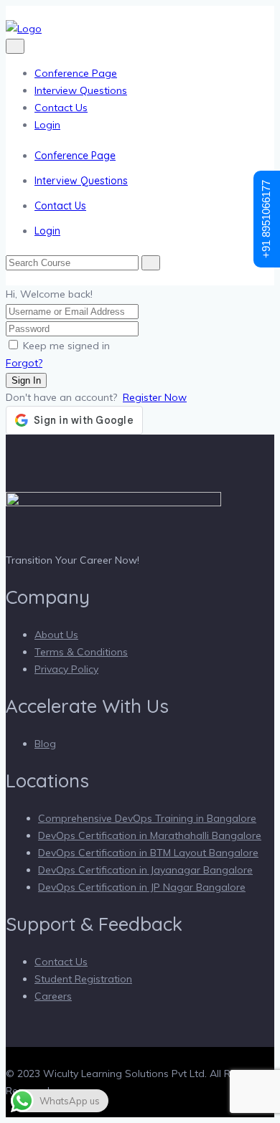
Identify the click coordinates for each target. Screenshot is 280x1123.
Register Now (155, 397)
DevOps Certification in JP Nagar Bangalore (142, 887)
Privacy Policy (66, 669)
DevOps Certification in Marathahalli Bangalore (149, 835)
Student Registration (83, 978)
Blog (45, 743)
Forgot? (24, 362)
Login (47, 124)
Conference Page (75, 73)
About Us (56, 634)
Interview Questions (80, 90)
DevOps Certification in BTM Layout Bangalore (148, 852)
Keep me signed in (66, 345)
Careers (53, 996)
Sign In (26, 380)
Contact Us (61, 107)
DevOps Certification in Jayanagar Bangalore (145, 869)
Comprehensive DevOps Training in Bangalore (147, 818)
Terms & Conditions (81, 651)
